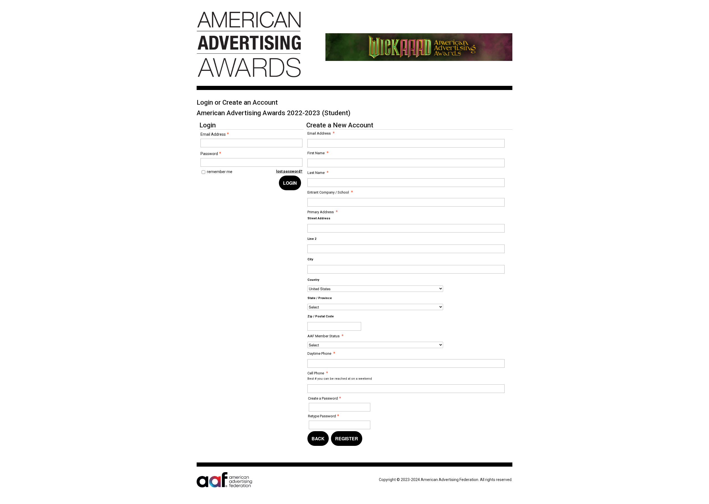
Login (290, 183)
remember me (219, 171)
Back (318, 438)
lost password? (289, 171)
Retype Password (322, 416)
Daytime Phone (319, 353)
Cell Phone (315, 373)
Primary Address (320, 212)
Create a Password (323, 398)
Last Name (316, 173)
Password (209, 153)
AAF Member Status (323, 336)
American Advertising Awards (249, 80)
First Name (316, 153)
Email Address (213, 134)
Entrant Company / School (328, 192)
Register (346, 438)
